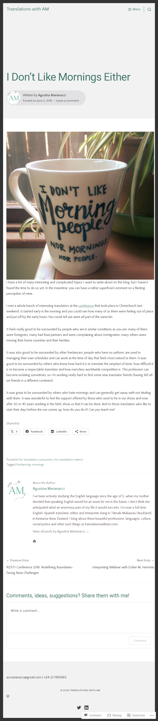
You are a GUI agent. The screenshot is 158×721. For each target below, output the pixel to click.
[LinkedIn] (86, 707)
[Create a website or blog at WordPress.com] (80, 695)
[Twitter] (79, 707)
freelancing (23, 464)
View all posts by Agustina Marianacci (59, 531)
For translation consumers (36, 459)
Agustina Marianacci (52, 95)
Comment (139, 640)
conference (86, 306)
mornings (38, 464)
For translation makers (68, 459)
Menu (137, 9)
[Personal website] (34, 541)
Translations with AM (28, 9)
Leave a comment (67, 100)
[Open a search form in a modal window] (147, 9)
